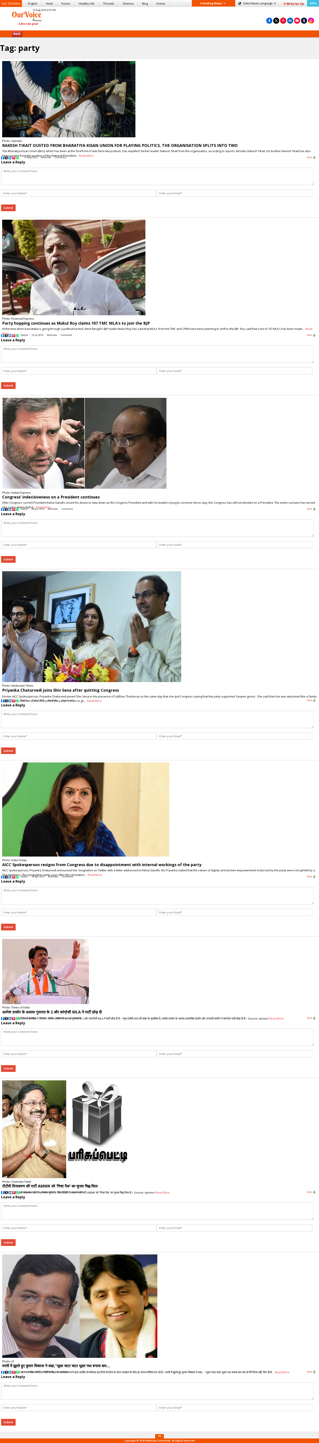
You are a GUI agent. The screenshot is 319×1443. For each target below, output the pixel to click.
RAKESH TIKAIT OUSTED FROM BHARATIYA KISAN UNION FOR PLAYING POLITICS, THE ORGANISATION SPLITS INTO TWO (120, 145)
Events (160, 3)
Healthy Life (86, 3)
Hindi (49, 3)
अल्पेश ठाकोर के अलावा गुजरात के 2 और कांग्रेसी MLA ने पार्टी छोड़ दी (52, 1012)
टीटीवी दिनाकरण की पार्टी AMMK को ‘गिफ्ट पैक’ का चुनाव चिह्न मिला (50, 1186)
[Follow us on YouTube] (297, 20)
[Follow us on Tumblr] (304, 20)
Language (258, 3)
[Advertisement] (159, 18)
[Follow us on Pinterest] (283, 20)
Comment (60, 157)
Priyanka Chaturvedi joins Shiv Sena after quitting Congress (60, 690)
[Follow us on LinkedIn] (290, 20)
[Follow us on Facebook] (269, 20)
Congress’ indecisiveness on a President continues (51, 497)
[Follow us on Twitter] (276, 20)
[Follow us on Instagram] (311, 20)
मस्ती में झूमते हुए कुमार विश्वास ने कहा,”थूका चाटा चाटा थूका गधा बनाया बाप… (56, 1365)
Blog (145, 3)
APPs (313, 3)
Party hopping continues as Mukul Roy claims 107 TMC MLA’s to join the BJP (76, 323)
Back (16, 34)
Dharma (128, 3)
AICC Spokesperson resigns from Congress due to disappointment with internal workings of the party (101, 864)
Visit (309, 157)
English (32, 3)
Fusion (65, 3)
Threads (108, 3)
